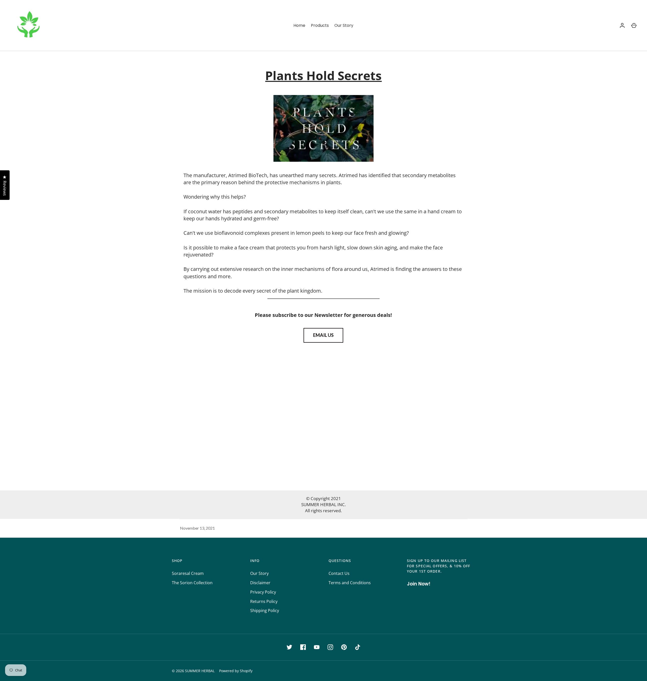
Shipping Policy (264, 610)
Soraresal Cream (188, 573)
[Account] (622, 25)
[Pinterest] (344, 647)
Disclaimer (260, 582)
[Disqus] (323, 421)
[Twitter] (289, 647)
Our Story (343, 25)
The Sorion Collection (192, 582)
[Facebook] (303, 647)
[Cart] (633, 25)
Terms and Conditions (350, 582)
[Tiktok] (357, 647)
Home (299, 25)
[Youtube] (316, 647)
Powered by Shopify (235, 670)
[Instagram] (330, 647)
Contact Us (339, 573)
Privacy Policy (263, 592)
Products (320, 25)
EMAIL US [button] (323, 335)
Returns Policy (264, 601)
